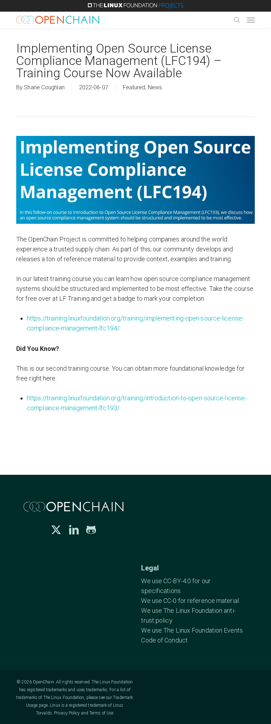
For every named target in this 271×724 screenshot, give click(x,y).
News (155, 87)
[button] (251, 19)
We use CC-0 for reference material (190, 600)
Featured (134, 87)
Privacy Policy (67, 713)
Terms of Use (101, 713)
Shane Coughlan (44, 87)
